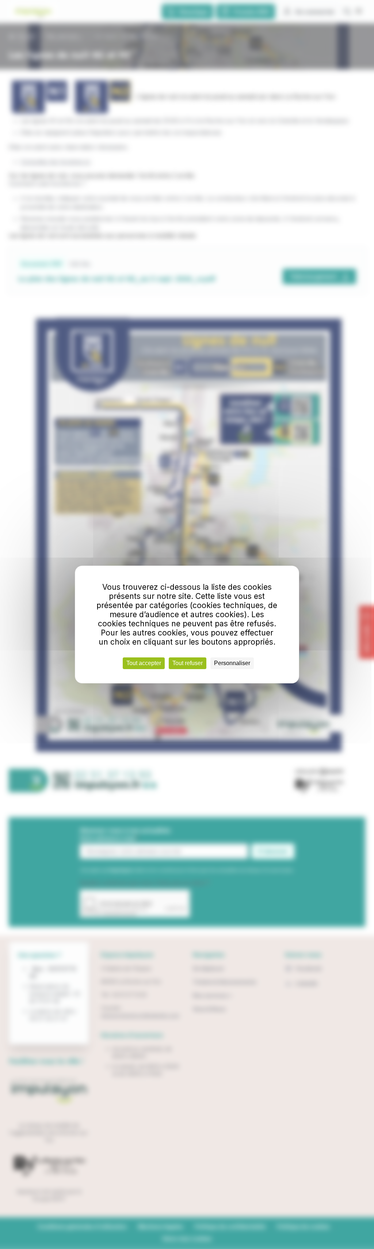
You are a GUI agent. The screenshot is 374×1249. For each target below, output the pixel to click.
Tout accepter (143, 663)
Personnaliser (232, 663)
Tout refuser (187, 663)
